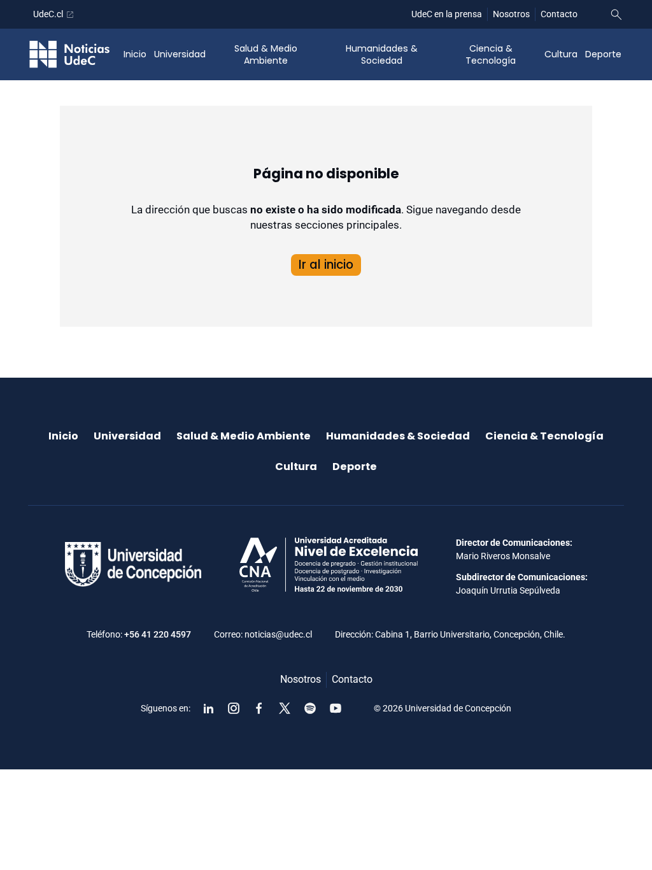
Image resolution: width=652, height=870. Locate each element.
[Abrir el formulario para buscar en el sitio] (616, 14)
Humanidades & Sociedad (382, 54)
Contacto (559, 14)
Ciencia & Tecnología (490, 54)
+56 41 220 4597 (157, 634)
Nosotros (511, 14)
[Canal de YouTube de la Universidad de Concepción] (335, 708)
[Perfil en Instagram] (233, 708)
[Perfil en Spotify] (310, 708)
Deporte (603, 54)
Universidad (180, 54)
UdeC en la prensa (446, 14)
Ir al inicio (326, 265)
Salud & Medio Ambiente (265, 54)
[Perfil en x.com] (284, 708)
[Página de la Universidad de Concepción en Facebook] (259, 708)
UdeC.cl (48, 14)
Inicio (135, 54)
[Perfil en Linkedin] (208, 708)
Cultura (561, 54)
